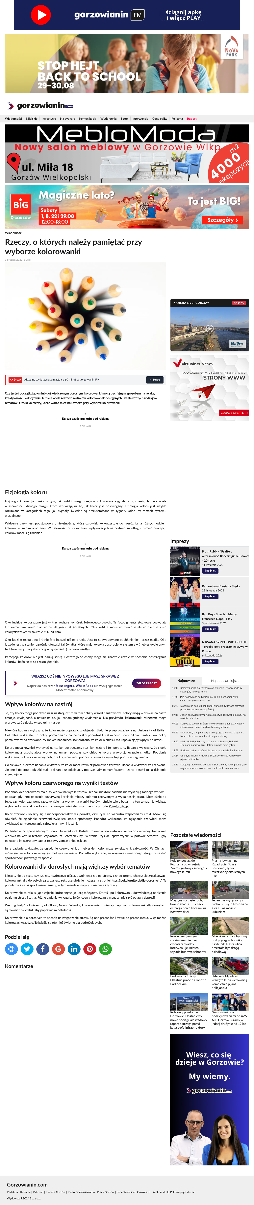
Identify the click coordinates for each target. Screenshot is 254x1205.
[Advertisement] (85, 459)
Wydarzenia (108, 118)
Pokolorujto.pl (119, 806)
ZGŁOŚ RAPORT (147, 683)
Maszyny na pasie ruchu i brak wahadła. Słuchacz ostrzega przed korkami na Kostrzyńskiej (212, 708)
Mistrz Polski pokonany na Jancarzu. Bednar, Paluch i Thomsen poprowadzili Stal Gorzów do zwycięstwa (209, 743)
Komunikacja (87, 118)
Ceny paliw (159, 118)
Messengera (65, 686)
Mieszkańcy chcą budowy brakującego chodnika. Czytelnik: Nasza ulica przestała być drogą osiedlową (212, 734)
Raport (192, 118)
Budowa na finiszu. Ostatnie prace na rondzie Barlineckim (211, 750)
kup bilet (210, 570)
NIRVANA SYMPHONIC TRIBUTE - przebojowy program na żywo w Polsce (225, 647)
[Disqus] (85, 1025)
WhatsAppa (84, 686)
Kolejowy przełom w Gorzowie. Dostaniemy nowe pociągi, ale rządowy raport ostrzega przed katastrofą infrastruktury (213, 766)
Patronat (38, 1192)
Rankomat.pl (160, 1192)
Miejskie (32, 118)
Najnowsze (186, 681)
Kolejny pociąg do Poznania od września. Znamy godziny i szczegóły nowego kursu (211, 690)
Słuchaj (157, 380)
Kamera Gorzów (55, 1192)
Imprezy (179, 541)
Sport (124, 118)
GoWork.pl (143, 1192)
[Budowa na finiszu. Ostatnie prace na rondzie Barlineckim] (189, 965)
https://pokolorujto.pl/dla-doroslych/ (136, 880)
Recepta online (126, 1192)
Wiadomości (13, 118)
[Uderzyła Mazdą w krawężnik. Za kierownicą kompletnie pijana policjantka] (230, 965)
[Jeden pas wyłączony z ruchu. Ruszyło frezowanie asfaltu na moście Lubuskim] (230, 889)
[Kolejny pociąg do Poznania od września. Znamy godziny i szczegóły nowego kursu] (189, 849)
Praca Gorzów (105, 1192)
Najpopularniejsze (225, 681)
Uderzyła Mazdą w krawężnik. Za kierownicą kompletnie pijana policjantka (210, 757)
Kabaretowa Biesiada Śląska (221, 586)
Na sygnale (67, 118)
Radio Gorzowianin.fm (81, 1192)
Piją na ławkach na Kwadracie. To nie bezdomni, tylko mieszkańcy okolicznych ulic (209, 699)
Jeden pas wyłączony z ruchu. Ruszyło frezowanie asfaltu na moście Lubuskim (213, 717)
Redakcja (12, 1192)
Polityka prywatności (182, 1192)
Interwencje (140, 118)
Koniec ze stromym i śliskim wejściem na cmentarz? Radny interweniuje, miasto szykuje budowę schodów (212, 725)
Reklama (177, 118)
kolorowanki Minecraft (141, 718)
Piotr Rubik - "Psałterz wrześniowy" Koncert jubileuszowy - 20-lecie (225, 556)
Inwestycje (49, 118)
